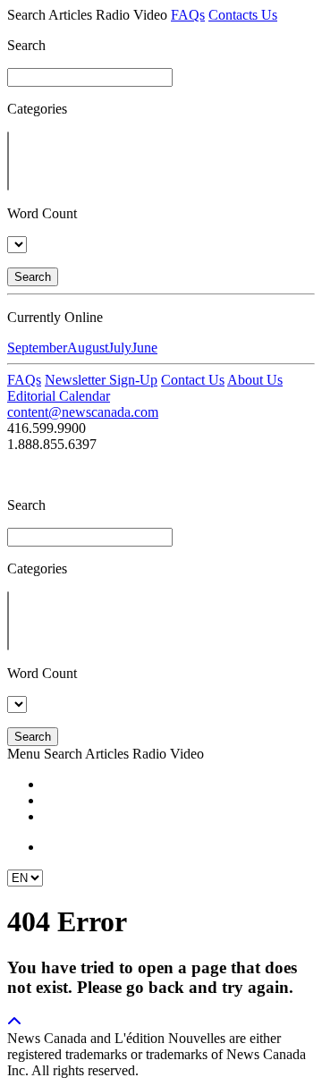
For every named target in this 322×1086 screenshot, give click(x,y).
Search (32, 277)
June (144, 347)
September (37, 347)
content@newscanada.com (82, 412)
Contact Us (193, 379)
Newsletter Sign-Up (101, 379)
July (119, 347)
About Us (255, 379)
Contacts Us (242, 14)
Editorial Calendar (58, 395)
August (87, 347)
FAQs (188, 14)
